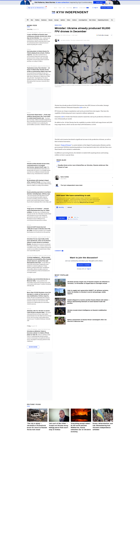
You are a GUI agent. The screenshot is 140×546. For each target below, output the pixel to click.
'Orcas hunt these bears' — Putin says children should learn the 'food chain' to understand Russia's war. (39, 116)
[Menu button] (27, 20)
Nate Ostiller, (66, 40)
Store (76, 7)
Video (68, 20)
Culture (74, 20)
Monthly (61, 207)
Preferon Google (103, 35)
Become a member (84, 265)
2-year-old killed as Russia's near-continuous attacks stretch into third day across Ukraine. (39, 36)
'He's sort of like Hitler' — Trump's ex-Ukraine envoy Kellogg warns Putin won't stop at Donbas (58, 426)
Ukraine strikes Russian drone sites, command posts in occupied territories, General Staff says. (38, 165)
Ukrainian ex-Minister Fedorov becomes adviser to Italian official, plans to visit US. (38, 333)
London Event (82, 7)
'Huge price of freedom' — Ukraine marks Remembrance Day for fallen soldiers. (38, 210)
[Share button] (111, 35)
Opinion (63, 20)
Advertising (69, 7)
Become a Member (106, 7)
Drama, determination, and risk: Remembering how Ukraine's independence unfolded (103, 426)
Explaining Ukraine (103, 20)
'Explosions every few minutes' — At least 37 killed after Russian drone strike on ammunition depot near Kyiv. (39, 69)
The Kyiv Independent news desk (79, 40)
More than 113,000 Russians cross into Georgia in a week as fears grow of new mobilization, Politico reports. (39, 294)
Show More (33, 347)
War (32, 20)
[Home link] (70, 12)
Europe (56, 20)
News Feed (58, 25)
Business (44, 20)
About (55, 7)
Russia (50, 20)
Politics (37, 20)
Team (59, 7)
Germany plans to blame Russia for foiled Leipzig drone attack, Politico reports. (38, 53)
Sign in (89, 268)
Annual (70, 207)
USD (108, 207)
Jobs (64, 7)
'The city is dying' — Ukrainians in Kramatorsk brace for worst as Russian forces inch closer (37, 426)
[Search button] (112, 20)
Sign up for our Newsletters (36, 7)
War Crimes (92, 20)
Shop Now (99, 2)
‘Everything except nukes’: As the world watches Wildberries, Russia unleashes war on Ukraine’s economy (81, 427)
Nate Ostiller (65, 177)
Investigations (83, 20)
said (80, 107)
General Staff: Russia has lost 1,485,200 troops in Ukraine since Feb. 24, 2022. (39, 228)
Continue (61, 218)
